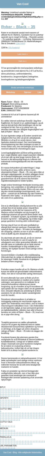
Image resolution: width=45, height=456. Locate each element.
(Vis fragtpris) (14, 48)
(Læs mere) (20, 44)
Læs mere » (23, 54)
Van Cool (22, 4)
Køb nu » (22, 61)
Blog (15, 452)
